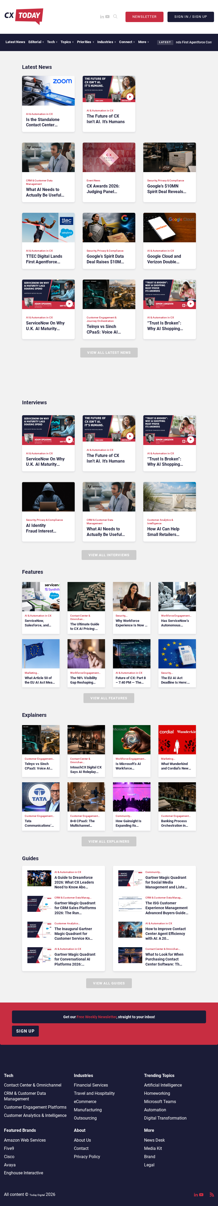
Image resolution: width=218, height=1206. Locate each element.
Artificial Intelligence (163, 1085)
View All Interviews (109, 555)
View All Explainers (109, 841)
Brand (149, 1156)
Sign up (25, 1031)
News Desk (154, 1140)
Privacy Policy (87, 1156)
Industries (106, 42)
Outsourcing (85, 1118)
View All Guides (109, 983)
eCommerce (85, 1101)
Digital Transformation (165, 1118)
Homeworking (157, 1093)
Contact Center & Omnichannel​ (32, 1085)
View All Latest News (109, 353)
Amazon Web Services (25, 1140)
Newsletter (144, 17)
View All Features (108, 698)
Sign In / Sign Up (190, 17)
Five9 (9, 1148)
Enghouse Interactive (23, 1172)
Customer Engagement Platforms (35, 1107)
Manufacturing (88, 1109)
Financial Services (91, 1085)
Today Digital (37, 1194)
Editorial (36, 42)
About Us (82, 1140)
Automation (155, 1109)
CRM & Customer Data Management (25, 1096)
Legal (149, 1164)
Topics (67, 42)
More (143, 42)
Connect (127, 42)
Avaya (10, 1164)
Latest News (15, 42)
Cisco (9, 1156)
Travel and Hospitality (94, 1093)
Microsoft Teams (160, 1101)
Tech (52, 42)
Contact (81, 1148)
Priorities (85, 42)
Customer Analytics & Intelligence (35, 1115)
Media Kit (153, 1148)
